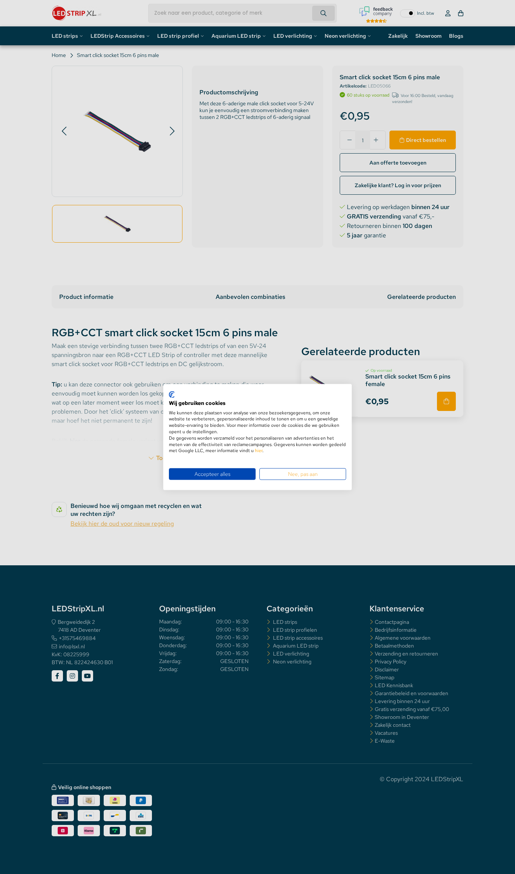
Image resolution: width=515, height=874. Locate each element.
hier (258, 451)
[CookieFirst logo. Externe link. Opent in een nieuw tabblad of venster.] (172, 394)
